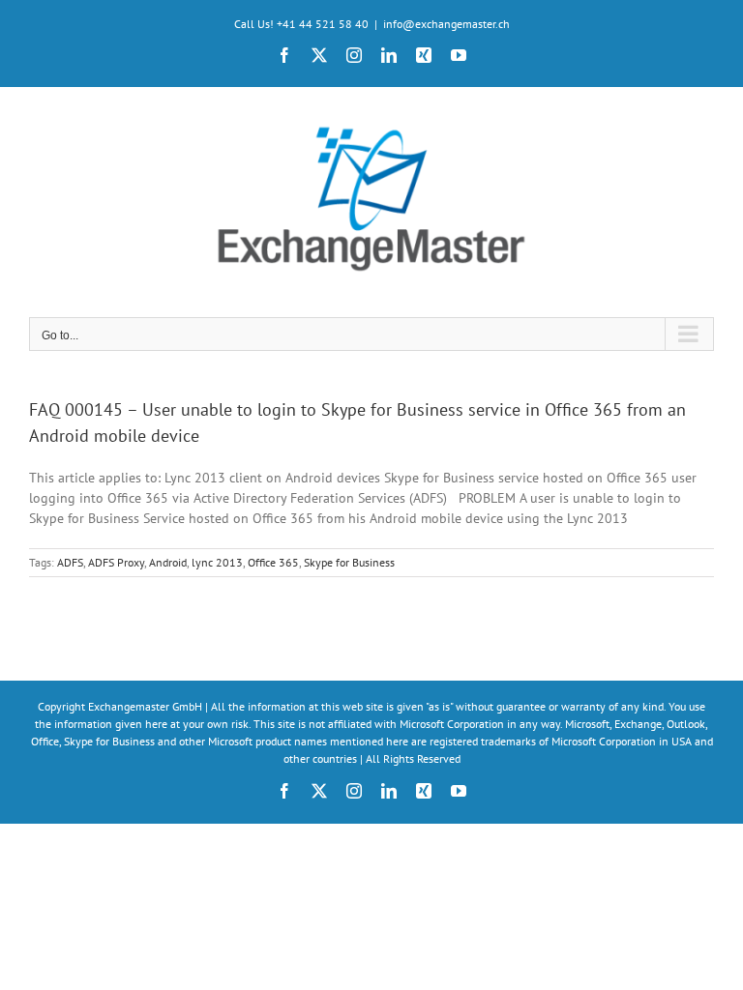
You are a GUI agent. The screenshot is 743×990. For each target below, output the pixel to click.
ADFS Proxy (116, 562)
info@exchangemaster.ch (446, 23)
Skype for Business (349, 562)
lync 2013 (217, 562)
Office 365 (273, 562)
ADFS (70, 562)
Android (168, 562)
